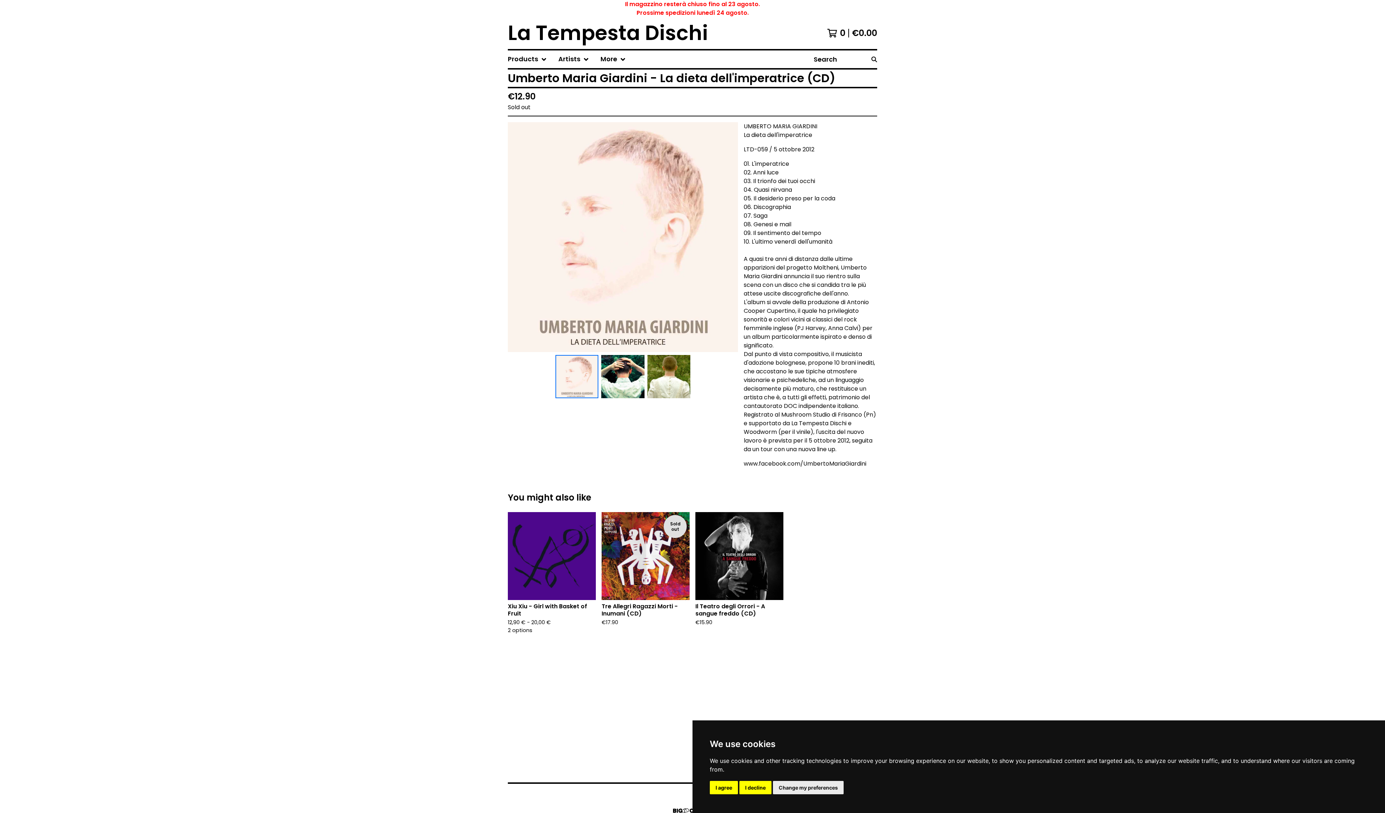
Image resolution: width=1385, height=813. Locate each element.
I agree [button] (724, 788)
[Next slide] (728, 237)
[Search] (874, 59)
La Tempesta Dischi (608, 33)
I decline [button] (755, 788)
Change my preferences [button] (808, 788)
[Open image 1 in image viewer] (623, 237)
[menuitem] (527, 59)
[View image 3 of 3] (669, 376)
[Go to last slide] (518, 237)
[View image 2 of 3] (623, 376)
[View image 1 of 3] (577, 376)
